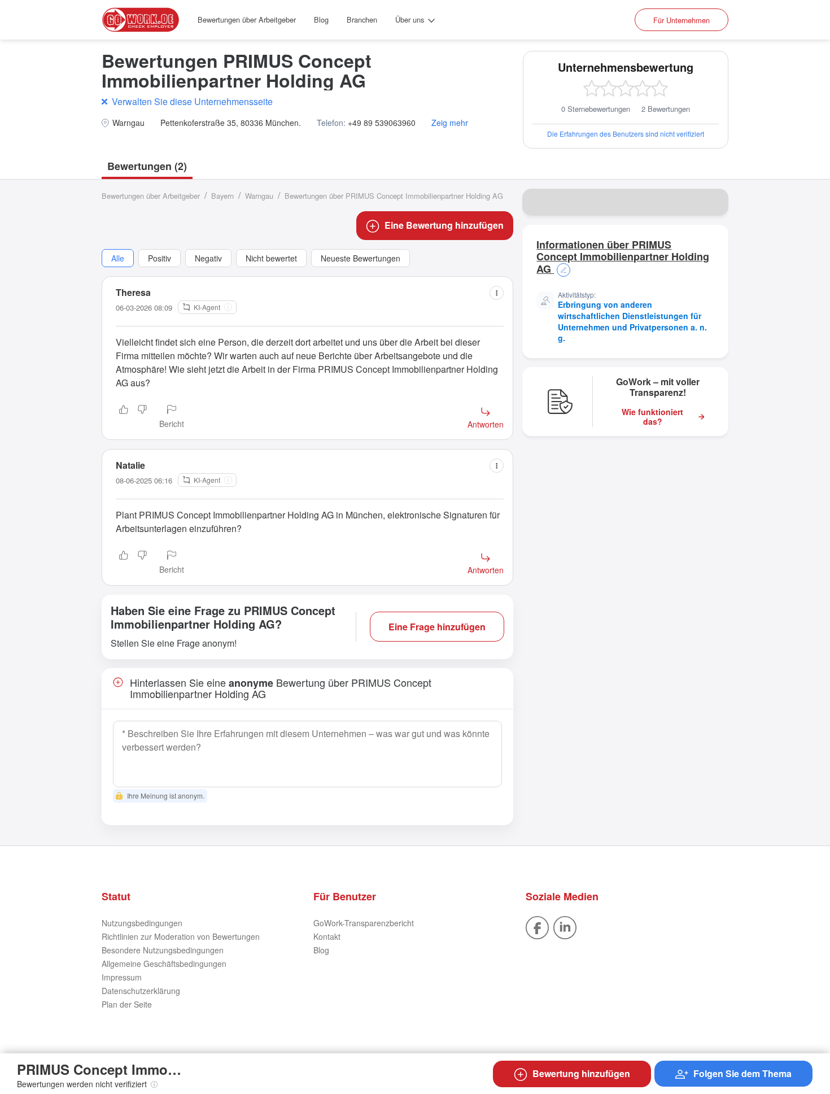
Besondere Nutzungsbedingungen (163, 950)
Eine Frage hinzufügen (437, 626)
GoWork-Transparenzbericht (363, 923)
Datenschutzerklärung (141, 990)
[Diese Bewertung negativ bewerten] (142, 417)
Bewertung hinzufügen (581, 1073)
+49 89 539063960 (382, 122)
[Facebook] (537, 926)
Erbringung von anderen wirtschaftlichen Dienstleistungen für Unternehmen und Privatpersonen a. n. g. (632, 321)
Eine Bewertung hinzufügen (444, 225)
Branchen (362, 19)
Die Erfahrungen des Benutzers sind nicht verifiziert (625, 133)
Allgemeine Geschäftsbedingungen (164, 963)
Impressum (122, 977)
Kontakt (326, 936)
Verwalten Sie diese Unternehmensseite (192, 101)
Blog (321, 19)
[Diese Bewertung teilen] (497, 293)
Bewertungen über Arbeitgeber (247, 19)
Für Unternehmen (681, 20)
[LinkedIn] (564, 926)
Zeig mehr (449, 122)
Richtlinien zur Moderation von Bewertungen (181, 936)
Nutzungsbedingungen (142, 923)
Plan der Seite (127, 1004)
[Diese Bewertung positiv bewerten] (124, 417)
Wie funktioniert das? (652, 417)
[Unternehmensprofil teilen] (712, 202)
